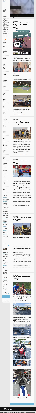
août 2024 (4, 11)
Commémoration (5, 80)
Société (4, 171)
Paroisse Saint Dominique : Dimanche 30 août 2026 (6, 27)
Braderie (4, 68)
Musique (4, 152)
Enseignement (4, 107)
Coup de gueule (4, 92)
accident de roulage (5, 51)
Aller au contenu (1, 0)
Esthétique (4, 112)
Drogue (4, 101)
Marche (4, 146)
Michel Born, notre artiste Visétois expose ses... (5, 267)
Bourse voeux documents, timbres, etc (5, 67)
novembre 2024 (4, 8)
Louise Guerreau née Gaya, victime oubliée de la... (6, 31)
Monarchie (4, 150)
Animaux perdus (4, 57)
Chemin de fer (4, 73)
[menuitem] (12, 15)
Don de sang (4, 99)
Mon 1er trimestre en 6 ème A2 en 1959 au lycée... (6, 18)
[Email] (6, 297)
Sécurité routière (5, 170)
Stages (4, 176)
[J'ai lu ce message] (35, 412)
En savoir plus (25, 412)
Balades (4, 64)
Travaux (4, 183)
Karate (4, 138)
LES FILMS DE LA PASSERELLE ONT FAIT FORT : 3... (6, 273)
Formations (4, 118)
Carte (4, 240)
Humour (4, 125)
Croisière (4, 93)
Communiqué (4, 82)
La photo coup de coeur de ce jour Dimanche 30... (6, 22)
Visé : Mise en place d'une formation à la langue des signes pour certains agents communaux (21, 122)
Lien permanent (14, 114)
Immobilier (4, 126)
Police (4, 157)
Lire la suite (4, 1)
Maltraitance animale (5, 145)
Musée (4, 151)
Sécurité (4, 169)
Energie (4, 106)
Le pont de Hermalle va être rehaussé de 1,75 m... (5, 211)
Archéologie (4, 58)
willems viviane (5, 206)
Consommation (4, 88)
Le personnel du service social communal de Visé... (6, 215)
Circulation (4, 74)
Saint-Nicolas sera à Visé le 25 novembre (6, 207)
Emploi (4, 105)
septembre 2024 (4, 10)
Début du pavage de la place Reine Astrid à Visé (6, 220)
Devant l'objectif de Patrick (6, 23)
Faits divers (4, 114)
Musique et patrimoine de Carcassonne (5, 32)
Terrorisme (4, 177)
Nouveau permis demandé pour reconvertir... (5, 255)
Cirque (4, 75)
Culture (4, 94)
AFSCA (4, 52)
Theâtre (4, 178)
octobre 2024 (4, 9)
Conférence (4, 86)
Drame (4, 100)
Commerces (4, 81)
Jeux (3, 133)
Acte (3, 24)
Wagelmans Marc (5, 235)
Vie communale (4, 188)
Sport (21, 114)
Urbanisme (4, 184)
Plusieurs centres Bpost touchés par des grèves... (6, 284)
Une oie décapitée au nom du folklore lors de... (5, 224)
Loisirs (4, 144)
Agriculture (4, 53)
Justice (4, 137)
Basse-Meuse (4, 65)
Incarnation (6, 24)
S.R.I (3, 165)
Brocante (4, 69)
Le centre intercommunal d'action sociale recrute (6, 25)
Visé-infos (13, 6)
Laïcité (4, 139)
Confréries (4, 87)
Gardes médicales (5, 119)
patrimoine (4, 156)
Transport (4, 182)
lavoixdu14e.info (4, 28)
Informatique (4, 131)
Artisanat (4, 59)
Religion (4, 164)
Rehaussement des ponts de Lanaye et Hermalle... (5, 263)
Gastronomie (4, 120)
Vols (3, 190)
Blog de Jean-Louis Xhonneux (5, 36)
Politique (4, 158)
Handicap (20, 114)
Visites (4, 189)
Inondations (4, 132)
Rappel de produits (5, 163)
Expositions (4, 113)
